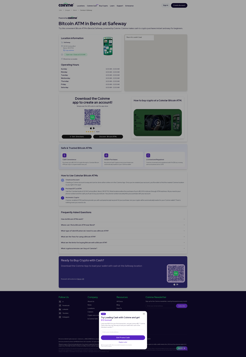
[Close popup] (143, 313)
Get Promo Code (123, 338)
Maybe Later (123, 342)
